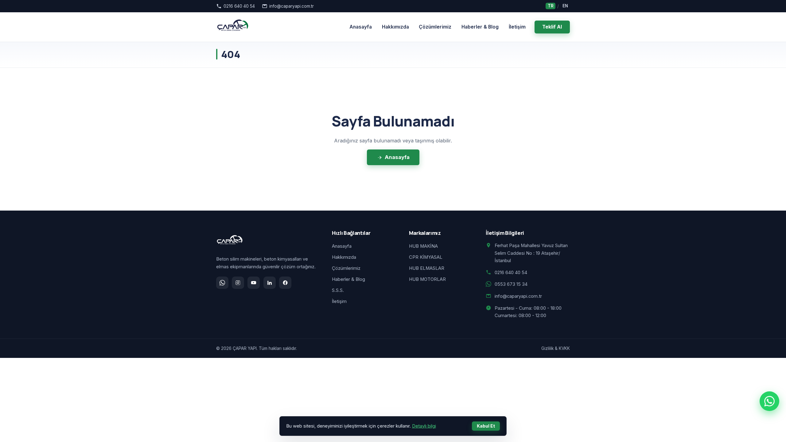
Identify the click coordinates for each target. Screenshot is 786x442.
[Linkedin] (269, 283)
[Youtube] (253, 283)
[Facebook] (285, 283)
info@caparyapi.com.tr (291, 6)
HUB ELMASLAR (426, 268)
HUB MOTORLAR (427, 279)
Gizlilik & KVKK (555, 348)
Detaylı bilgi (424, 426)
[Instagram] (238, 283)
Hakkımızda (395, 27)
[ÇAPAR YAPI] (232, 27)
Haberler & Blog (480, 27)
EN (565, 6)
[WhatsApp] (222, 283)
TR (551, 6)
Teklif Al (552, 27)
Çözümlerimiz (435, 27)
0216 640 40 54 (239, 6)
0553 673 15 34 (511, 284)
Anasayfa (360, 27)
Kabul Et (486, 425)
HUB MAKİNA (423, 246)
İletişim (517, 27)
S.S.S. (338, 290)
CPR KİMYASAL (425, 257)
